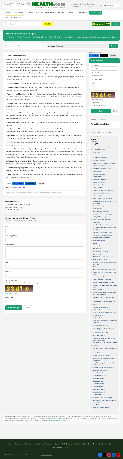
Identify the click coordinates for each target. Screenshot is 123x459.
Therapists (18, 12)
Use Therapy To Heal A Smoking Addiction (105, 342)
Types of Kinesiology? (99, 335)
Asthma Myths (97, 176)
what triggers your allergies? (86, 37)
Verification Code (11, 280)
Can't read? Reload (11, 293)
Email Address (96, 72)
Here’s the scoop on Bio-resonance (103, 219)
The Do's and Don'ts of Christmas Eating (104, 312)
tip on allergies (69, 37)
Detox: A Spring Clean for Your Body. (103, 198)
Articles (73, 12)
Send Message (13, 308)
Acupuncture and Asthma (100, 157)
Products (62, 12)
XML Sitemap (57, 447)
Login (116, 24)
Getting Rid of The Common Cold (102, 214)
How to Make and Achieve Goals (102, 232)
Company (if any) (11, 236)
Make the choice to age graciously (103, 256)
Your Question (96, 79)
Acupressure (96, 152)
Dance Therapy (97, 195)
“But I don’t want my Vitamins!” (101, 407)
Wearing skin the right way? (101, 355)
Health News (66, 444)
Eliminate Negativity (98, 206)
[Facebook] (100, 455)
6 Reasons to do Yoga (99, 149)
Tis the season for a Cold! (100, 332)
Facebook (19, 183)
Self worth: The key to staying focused (104, 301)
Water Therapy (97, 352)
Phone (7, 271)
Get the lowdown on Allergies (101, 211)
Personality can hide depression (102, 277)
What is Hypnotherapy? (99, 375)
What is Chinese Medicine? (100, 370)
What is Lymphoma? (99, 378)
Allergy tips (57, 37)
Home (8, 12)
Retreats (83, 12)
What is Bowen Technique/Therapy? (103, 367)
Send (100, 111)
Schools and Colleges (45, 12)
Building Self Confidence (100, 179)
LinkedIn (31, 183)
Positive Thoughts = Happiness (102, 279)
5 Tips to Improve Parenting (101, 147)
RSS (68, 447)
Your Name (95, 65)
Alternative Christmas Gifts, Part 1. (103, 165)
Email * (7, 262)
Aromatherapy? (97, 171)
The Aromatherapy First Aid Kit (101, 310)
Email (42, 183)
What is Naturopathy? (99, 381)
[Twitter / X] (104, 455)
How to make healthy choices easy (103, 235)
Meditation (95, 267)
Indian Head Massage (99, 240)
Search (113, 46)
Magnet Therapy (97, 254)
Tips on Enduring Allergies (100, 325)
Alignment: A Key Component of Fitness (104, 163)
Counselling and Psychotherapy (102, 193)
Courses (29, 12)
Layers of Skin (97, 246)
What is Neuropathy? (99, 383)
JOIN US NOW (96, 13)
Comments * (9, 245)
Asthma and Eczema (99, 174)
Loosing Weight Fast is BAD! (101, 251)
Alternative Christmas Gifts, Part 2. (103, 168)
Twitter (105, 55)
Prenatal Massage (98, 289)
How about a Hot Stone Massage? (103, 225)
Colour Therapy (97, 187)
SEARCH (48, 24)
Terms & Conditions (99, 444)
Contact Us (86, 444)
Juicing (95, 243)
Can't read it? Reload (97, 99)
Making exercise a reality (100, 259)
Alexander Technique (99, 160)
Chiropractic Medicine (99, 185)
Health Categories (14, 17)
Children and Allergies (99, 182)
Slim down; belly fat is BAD (100, 307)
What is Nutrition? (98, 386)
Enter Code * (9, 297)
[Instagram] (109, 455)
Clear (115, 111)
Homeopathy (96, 222)
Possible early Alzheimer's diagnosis (103, 282)
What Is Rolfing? (97, 394)
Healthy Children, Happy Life (101, 216)
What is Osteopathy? (99, 389)
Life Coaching (97, 248)
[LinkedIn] (114, 455)
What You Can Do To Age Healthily (103, 397)
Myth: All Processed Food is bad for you (104, 269)
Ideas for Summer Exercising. (101, 237)
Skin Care (95, 304)
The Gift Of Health (98, 315)
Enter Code (95, 102)
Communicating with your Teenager (103, 190)
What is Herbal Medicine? (100, 373)
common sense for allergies (108, 37)
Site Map (112, 444)
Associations (38, 444)
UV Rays (95, 345)
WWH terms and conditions (57, 421)
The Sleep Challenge (99, 318)
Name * (7, 227)
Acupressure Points (98, 155)
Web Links (76, 444)
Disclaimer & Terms (39, 37)
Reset (27, 308)
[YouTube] (118, 455)
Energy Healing (97, 208)
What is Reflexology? (99, 392)
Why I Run (96, 404)
